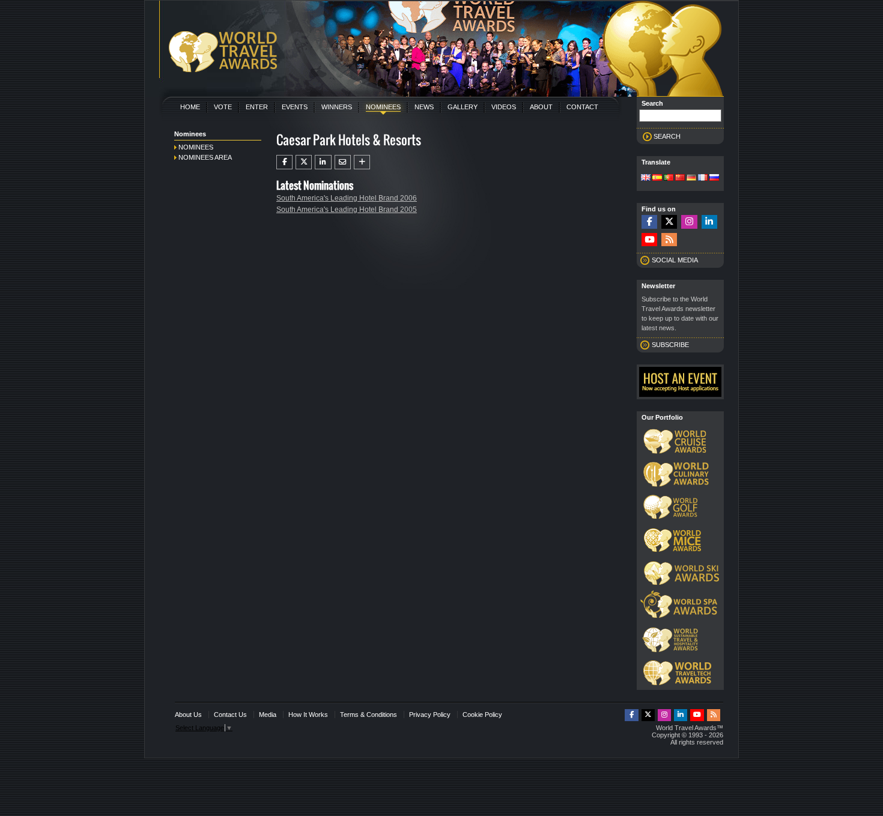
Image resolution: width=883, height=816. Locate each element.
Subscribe (670, 344)
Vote (223, 106)
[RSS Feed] (669, 240)
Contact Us (230, 714)
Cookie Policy (482, 714)
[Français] (703, 178)
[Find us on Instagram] (689, 222)
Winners (336, 106)
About (541, 106)
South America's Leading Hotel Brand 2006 (346, 198)
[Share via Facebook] (284, 162)
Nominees (383, 106)
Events (295, 106)
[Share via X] (303, 162)
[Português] (668, 178)
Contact (582, 106)
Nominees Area (205, 157)
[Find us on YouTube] (649, 240)
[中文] (680, 178)
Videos (503, 106)
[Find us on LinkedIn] (709, 222)
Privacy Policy (430, 714)
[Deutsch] (691, 178)
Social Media (675, 260)
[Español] (657, 178)
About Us (188, 714)
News (424, 106)
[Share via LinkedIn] (322, 162)
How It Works (308, 714)
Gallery (463, 106)
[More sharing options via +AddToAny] (361, 162)
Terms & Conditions (368, 714)
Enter (257, 106)
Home (190, 106)
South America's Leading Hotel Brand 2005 (346, 209)
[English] (646, 178)
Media (267, 714)
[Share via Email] (342, 162)
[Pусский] (714, 178)
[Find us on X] (669, 222)
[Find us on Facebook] (649, 222)
